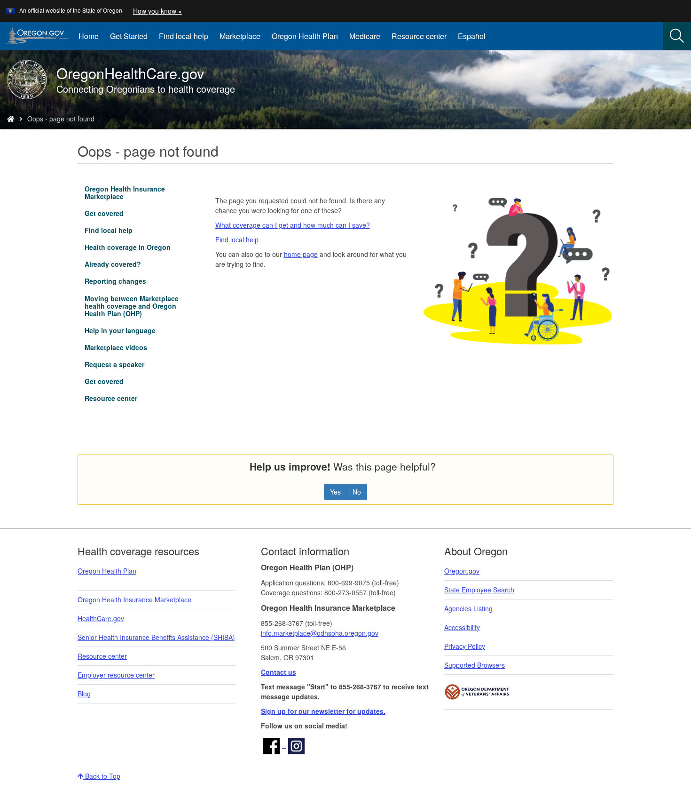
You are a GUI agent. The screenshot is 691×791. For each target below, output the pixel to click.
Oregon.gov (461, 570)
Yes (335, 491)
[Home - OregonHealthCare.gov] (11, 118)
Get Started (129, 36)
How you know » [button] (157, 11)
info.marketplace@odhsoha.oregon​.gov (319, 633)
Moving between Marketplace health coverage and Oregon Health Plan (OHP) (132, 306)
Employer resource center (116, 674)
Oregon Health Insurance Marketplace (125, 192)
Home (89, 36)
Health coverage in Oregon (128, 247)
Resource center (419, 36)
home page (301, 254)
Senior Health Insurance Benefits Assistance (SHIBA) (156, 637)
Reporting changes (115, 281)
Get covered (104, 213)
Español (472, 36)
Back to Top (101, 776)
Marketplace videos (116, 347)
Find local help (183, 36)
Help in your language (120, 330)
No (357, 491)
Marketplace (243, 39)
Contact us (278, 672)
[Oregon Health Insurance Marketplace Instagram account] (296, 745)
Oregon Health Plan (305, 36)
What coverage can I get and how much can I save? (292, 225)
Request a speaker (114, 364)
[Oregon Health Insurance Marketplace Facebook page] (273, 745)
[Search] (677, 36)
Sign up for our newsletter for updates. (323, 711)
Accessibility (462, 627)
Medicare (364, 36)
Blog (84, 693)
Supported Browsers (474, 665)
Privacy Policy (464, 646)
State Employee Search (479, 589)
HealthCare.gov (101, 618)
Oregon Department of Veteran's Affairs (477, 692)
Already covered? (113, 264)
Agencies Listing (468, 608)
